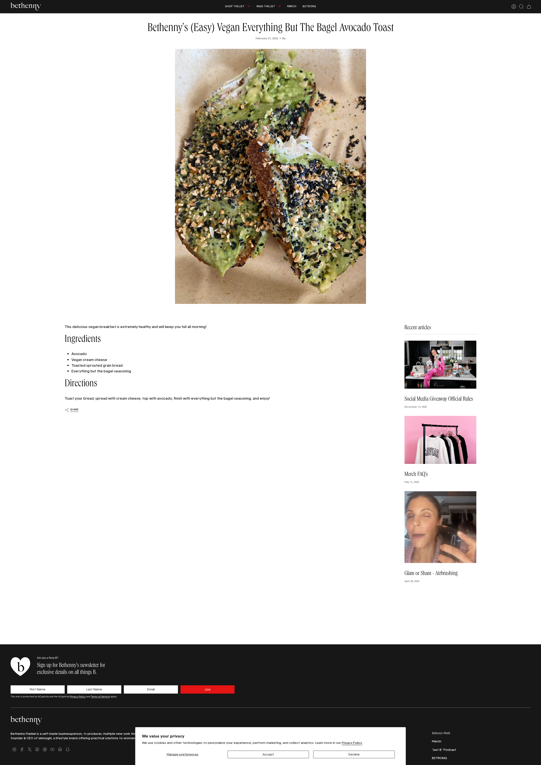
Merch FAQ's (416, 475)
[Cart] (529, 6)
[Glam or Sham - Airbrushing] (440, 527)
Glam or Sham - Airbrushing (431, 574)
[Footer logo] (26, 720)
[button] (237, 7)
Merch (436, 741)
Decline (354, 754)
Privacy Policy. (352, 742)
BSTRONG (439, 758)
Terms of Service (100, 696)
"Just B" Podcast (444, 749)
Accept (268, 754)
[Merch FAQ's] (440, 440)
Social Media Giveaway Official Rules (438, 400)
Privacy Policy (78, 696)
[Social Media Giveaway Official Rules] (440, 365)
